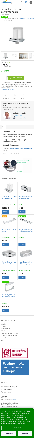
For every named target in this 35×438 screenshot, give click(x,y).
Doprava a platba (6, 328)
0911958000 (18, 116)
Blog (2, 340)
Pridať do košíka (17, 78)
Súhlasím (25, 434)
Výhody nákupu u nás (7, 331)
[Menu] (31, 2)
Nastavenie (17, 428)
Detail (5, 212)
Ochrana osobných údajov (9, 335)
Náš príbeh (4, 338)
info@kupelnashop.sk (21, 118)
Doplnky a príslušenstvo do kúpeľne (21, 148)
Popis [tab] (4, 127)
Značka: (7, 20)
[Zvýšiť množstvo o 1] (7, 77)
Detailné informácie (7, 89)
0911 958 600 (7, 392)
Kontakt (3, 324)
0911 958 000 (7, 389)
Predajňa (3, 326)
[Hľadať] (21, 2)
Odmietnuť (9, 434)
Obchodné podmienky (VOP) (9, 333)
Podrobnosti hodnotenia (26, 18)
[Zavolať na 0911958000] (12, 2)
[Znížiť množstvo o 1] (7, 79)
